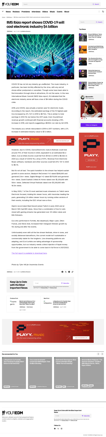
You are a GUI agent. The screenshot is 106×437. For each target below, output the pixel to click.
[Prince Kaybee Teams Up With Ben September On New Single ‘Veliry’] (83, 86)
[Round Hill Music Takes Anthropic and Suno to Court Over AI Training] (83, 37)
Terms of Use (53, 287)
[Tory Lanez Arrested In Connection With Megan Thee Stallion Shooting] (40, 373)
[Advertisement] (91, 151)
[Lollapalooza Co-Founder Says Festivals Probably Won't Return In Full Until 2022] (57, 304)
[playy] (40, 141)
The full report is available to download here (29, 253)
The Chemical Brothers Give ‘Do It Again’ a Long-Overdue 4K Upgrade (95, 60)
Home (3, 17)
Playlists (91, 385)
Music (90, 63)
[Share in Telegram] (69, 272)
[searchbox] (57, 4)
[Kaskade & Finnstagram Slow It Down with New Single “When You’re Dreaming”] (66, 373)
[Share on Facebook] (62, 272)
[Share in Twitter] (65, 272)
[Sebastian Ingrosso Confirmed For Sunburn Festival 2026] (83, 74)
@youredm (89, 96)
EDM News (9, 17)
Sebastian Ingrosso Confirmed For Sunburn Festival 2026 (95, 72)
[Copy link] (72, 272)
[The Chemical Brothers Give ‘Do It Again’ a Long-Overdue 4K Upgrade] (83, 62)
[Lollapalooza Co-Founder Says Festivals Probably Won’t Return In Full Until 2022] (14, 373)
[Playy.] (53, 332)
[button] (3, 11)
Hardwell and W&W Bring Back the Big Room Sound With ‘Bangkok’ (96, 48)
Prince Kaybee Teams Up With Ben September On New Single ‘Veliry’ (95, 84)
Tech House (30, 307)
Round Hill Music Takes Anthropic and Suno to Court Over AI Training (95, 35)
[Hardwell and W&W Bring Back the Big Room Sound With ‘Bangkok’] (83, 49)
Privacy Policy (44, 287)
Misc (64, 386)
